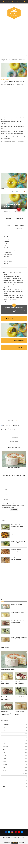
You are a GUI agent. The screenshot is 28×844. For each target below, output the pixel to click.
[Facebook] (6, 832)
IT (10, 1)
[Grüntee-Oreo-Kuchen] (21, 691)
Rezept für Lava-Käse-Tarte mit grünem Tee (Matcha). (18, 542)
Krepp (15, 752)
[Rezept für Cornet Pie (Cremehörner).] (5, 551)
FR (6, 1)
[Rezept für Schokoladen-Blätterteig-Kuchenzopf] (5, 560)
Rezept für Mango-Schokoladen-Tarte (18, 533)
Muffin (15, 761)
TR (17, 1)
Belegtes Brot (15, 724)
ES (8, 1)
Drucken (23, 208)
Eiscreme (15, 737)
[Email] (22, 832)
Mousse (15, 758)
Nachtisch (15, 764)
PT (14, 1)
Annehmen (15, 842)
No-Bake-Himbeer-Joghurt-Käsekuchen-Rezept (19, 683)
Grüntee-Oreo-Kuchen (20, 696)
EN (1, 1)
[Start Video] (14, 330)
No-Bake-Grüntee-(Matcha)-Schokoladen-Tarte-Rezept (17, 525)
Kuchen (15, 755)
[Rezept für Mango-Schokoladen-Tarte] (5, 535)
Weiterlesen (21, 842)
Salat (15, 780)
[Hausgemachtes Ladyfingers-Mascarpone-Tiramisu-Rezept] (7, 706)
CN (19, 1)
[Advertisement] (14, 36)
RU (26, 1)
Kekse (15, 749)
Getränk (15, 743)
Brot (15, 727)
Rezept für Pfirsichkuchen (14, 467)
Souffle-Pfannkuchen (15, 783)
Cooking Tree (11, 84)
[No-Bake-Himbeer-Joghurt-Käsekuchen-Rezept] (21, 676)
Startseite (3, 59)
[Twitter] (9, 832)
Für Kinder (15, 777)
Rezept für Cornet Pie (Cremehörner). (16, 550)
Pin (19, 208)
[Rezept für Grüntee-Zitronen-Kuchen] (7, 676)
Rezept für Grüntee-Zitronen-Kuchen (5, 682)
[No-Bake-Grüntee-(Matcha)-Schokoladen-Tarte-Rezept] (5, 527)
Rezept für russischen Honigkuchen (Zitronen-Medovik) (20, 713)
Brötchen (15, 730)
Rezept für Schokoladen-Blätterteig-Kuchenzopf (16, 558)
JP (21, 1)
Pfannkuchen (15, 770)
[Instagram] (12, 832)
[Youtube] (19, 832)
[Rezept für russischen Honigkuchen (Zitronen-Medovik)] (21, 706)
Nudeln (15, 767)
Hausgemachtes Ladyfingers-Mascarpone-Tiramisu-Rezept (7, 713)
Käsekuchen (15, 746)
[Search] (24, 55)
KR (3, 1)
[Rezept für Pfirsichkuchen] (14, 459)
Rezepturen (15, 773)
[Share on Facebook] (18, 420)
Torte (15, 786)
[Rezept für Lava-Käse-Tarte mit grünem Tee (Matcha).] (5, 543)
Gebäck (15, 740)
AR (24, 1)
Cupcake (15, 733)
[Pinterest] (15, 832)
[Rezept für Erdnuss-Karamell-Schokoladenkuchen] (7, 691)
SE (12, 1)
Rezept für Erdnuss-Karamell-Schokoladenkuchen (5, 698)
